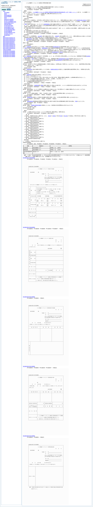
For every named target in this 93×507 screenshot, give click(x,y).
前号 (27, 40)
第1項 (61, 52)
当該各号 (57, 36)
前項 (26, 24)
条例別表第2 (45, 48)
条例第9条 (29, 74)
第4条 (54, 115)
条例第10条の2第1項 (81, 20)
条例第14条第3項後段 (36, 105)
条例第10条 (29, 97)
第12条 (65, 115)
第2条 (49, 115)
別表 (76, 101)
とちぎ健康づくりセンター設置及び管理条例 (55, 12)
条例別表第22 (30, 101)
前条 (42, 85)
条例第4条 (29, 46)
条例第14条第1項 (54, 69)
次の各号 (40, 36)
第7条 (60, 115)
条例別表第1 (47, 24)
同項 (68, 58)
